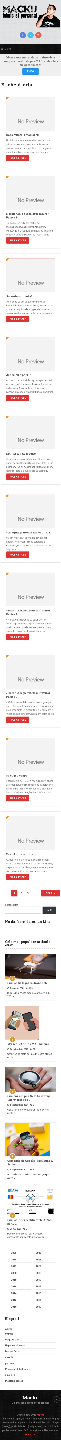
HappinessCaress (15, 1345)
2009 (38, 1306)
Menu (7, 49)
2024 (13, 1259)
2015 (38, 1286)
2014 (13, 1293)
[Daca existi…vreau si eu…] (30, 114)
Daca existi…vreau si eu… (23, 135)
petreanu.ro (11, 1363)
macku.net (30, 1434)
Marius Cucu (12, 1351)
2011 (38, 1300)
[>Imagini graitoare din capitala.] (30, 511)
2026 (13, 1253)
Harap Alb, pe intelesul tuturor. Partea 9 (27, 215)
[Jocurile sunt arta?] (30, 275)
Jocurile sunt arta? (19, 296)
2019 (38, 1273)
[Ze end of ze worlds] (30, 833)
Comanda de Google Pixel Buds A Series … (30, 1162)
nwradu (9, 1357)
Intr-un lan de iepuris (21, 453)
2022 (13, 1266)
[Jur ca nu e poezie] (30, 354)
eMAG (30, 71)
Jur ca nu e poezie (18, 375)
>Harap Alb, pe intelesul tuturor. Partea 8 (28, 612)
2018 (13, 1279)
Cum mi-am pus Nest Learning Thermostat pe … (28, 1097)
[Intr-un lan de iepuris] (30, 432)
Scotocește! (11, 905)
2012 (13, 1300)
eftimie (9, 1333)
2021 (38, 1266)
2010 (13, 1306)
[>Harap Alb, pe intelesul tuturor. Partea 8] (30, 589)
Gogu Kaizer (12, 1339)
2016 (13, 1286)
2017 (38, 1279)
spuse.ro (10, 1375)
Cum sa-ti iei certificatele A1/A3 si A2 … (29, 1221)
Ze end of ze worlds (19, 854)
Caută (49, 910)
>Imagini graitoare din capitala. (28, 532)
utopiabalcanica (14, 1381)
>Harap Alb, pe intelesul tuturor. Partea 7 (28, 694)
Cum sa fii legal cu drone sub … (28, 983)
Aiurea (8, 1329)
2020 (13, 1273)
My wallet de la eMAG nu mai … (29, 1044)
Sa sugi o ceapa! (17, 775)
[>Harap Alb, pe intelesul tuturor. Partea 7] (30, 672)
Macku (30, 1398)
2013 (38, 1293)
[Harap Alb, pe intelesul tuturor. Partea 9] (30, 193)
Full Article (18, 158)
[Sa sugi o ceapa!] (30, 754)
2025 (38, 1253)
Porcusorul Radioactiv (17, 1369)
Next (49, 893)
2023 (38, 1259)
